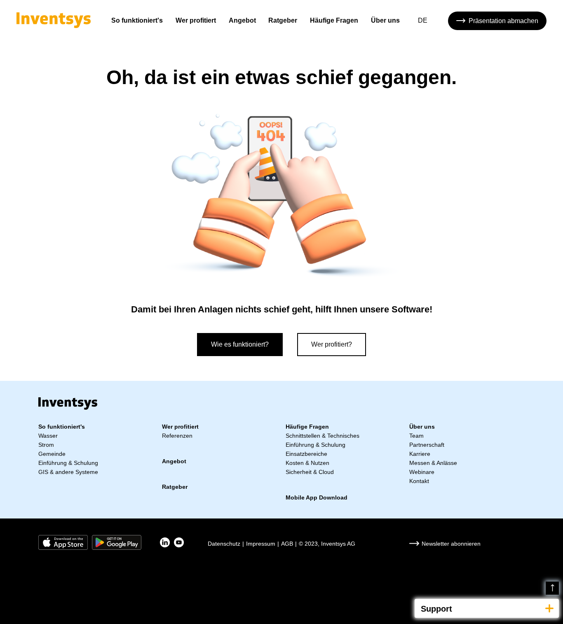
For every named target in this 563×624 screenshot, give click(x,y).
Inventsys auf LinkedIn (165, 542)
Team (416, 435)
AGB (287, 543)
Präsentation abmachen (503, 20)
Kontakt (419, 481)
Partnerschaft (426, 444)
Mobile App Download (316, 497)
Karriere (419, 453)
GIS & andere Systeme (68, 472)
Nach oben (552, 588)
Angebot (242, 20)
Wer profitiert (196, 20)
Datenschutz (224, 543)
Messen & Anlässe (433, 463)
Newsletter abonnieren (451, 543)
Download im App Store (63, 542)
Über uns (385, 20)
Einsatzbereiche (306, 453)
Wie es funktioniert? (240, 344)
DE (422, 20)
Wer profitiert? (331, 344)
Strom (46, 444)
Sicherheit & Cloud (310, 472)
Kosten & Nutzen (307, 463)
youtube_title (179, 542)
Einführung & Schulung (68, 463)
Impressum (260, 543)
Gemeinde (52, 453)
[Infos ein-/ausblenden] (549, 608)
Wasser (48, 435)
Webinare (421, 472)
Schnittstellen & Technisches (322, 435)
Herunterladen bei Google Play (116, 542)
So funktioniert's (137, 20)
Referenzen (177, 435)
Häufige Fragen (334, 20)
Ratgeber (282, 20)
